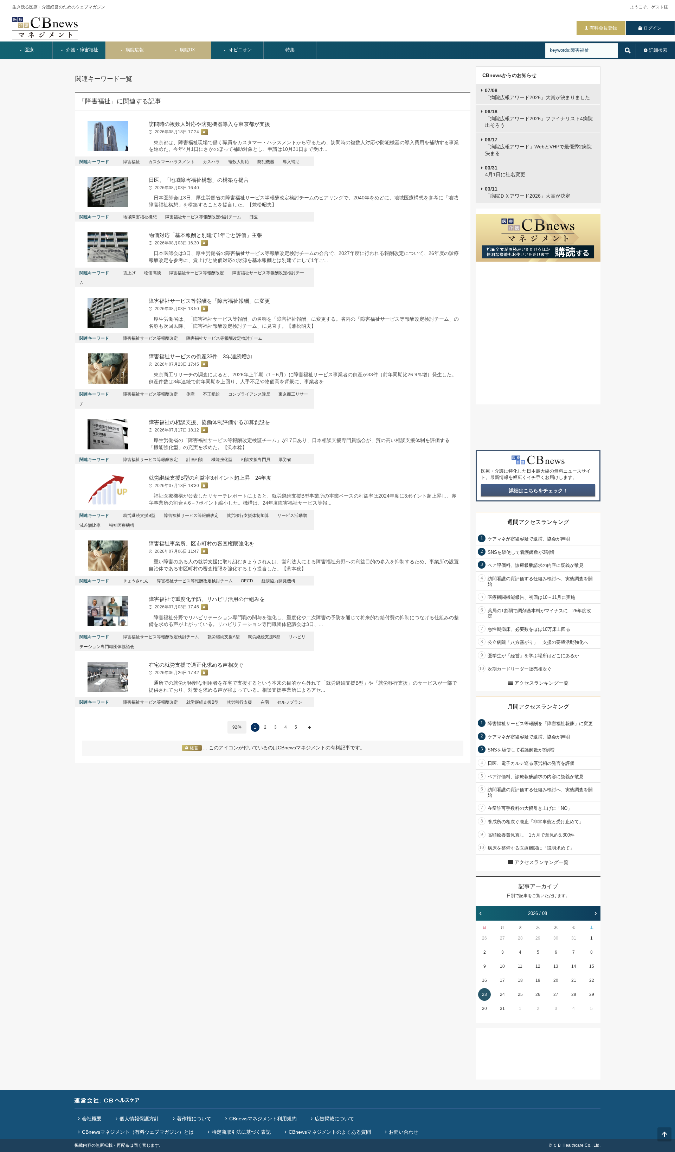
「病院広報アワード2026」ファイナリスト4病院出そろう (539, 118)
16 (484, 980)
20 (555, 980)
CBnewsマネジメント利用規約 (263, 1118)
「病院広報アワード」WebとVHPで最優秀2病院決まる (538, 146)
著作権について (194, 1118)
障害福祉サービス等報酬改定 (196, 272)
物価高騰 (152, 272)
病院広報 (134, 49)
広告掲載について (334, 1118)
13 (555, 966)
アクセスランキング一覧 (541, 683)
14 (573, 966)
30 (555, 938)
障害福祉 (131, 161)
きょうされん (135, 580)
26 (484, 938)
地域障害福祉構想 (140, 217)
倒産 (190, 394)
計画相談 (194, 459)
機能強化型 (221, 459)
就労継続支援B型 (139, 515)
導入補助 (291, 161)
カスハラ (211, 161)
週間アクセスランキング (538, 522)
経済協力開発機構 (278, 580)
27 (502, 938)
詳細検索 (658, 50)
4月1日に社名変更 (505, 171)
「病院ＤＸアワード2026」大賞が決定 (527, 192)
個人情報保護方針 (139, 1118)
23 (484, 994)
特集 (290, 49)
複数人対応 (238, 161)
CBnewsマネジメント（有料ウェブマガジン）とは (138, 1132)
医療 (28, 49)
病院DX (186, 49)
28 (520, 938)
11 (520, 966)
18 (520, 980)
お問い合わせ (403, 1132)
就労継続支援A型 (223, 636)
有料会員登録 (603, 28)
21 (573, 980)
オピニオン (239, 49)
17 (502, 980)
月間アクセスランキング (538, 707)
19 (537, 980)
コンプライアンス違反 (249, 394)
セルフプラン (289, 702)
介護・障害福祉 (81, 49)
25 (520, 994)
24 (502, 994)
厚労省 (284, 459)
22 (591, 980)
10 (502, 966)
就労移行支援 (239, 702)
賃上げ (129, 272)
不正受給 (211, 394)
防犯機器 (265, 161)
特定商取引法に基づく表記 (241, 1132)
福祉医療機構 (121, 525)
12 (537, 966)
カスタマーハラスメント (171, 161)
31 (573, 938)
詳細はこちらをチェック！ (538, 490)
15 (591, 966)
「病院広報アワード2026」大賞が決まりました (537, 94)
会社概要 (92, 1118)
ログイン (652, 28)
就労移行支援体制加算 (248, 515)
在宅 (265, 702)
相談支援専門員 (255, 459)
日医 (253, 217)
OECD (247, 580)
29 (537, 938)
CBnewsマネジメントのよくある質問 (330, 1132)
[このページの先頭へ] (664, 1134)
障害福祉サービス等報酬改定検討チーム (203, 217)
